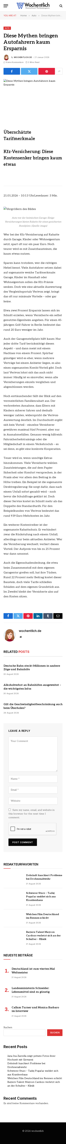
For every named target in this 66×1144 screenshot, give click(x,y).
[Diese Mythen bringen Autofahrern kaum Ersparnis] (33, 98)
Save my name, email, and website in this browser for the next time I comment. (31, 814)
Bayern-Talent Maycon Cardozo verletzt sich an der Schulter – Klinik (43, 936)
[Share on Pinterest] (46, 71)
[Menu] (6, 6)
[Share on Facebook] (12, 71)
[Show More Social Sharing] (59, 71)
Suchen (8, 1027)
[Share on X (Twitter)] (29, 71)
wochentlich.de (23, 57)
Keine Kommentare (14, 62)
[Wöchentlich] (33, 6)
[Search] (60, 6)
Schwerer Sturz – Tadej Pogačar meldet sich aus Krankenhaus (41, 897)
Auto (7, 28)
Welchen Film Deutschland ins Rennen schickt (34, 1078)
